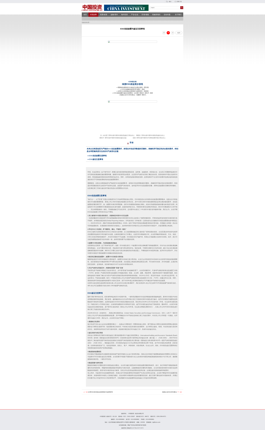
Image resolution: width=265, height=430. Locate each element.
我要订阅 (179, 1)
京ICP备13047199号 (138, 428)
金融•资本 (114, 14)
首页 (85, 14)
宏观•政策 (103, 14)
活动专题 (167, 14)
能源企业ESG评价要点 (172, 392)
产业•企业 (134, 14)
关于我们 (178, 14)
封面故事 (93, 14)
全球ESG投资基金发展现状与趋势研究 (98, 392)
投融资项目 (156, 14)
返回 (178, 33)
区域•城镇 (145, 14)
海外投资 (124, 14)
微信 (170, 1)
